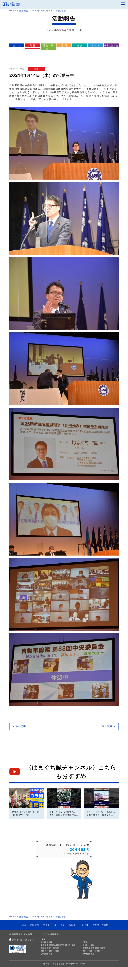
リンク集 (84, 925)
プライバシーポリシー (23, 940)
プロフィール (49, 925)
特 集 (80, 45)
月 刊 (64, 45)
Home (12, 10)
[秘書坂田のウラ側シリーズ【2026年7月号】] (26, 798)
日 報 (33, 45)
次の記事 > (108, 726)
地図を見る (47, 954)
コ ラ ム (95, 45)
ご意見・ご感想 (100, 925)
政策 (62, 925)
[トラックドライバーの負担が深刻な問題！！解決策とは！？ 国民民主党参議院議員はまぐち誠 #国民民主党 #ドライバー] (101, 798)
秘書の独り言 (111, 45)
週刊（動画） (48, 47)
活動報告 (23, 10)
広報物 (72, 925)
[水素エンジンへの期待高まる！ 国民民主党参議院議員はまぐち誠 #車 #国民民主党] (64, 798)
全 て (17, 45)
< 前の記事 (19, 726)
